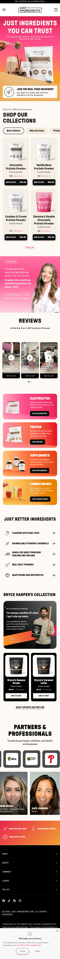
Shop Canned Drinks (40, 499)
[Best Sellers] (30, 58)
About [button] (5, 863)
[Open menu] (6, 9)
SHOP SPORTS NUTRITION (30, 707)
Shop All (30, 247)
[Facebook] (3, 900)
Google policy (36, 945)
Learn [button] (5, 881)
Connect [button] (7, 872)
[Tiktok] (9, 900)
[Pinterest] (14, 900)
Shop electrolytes (39, 413)
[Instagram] (20, 900)
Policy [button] (6, 890)
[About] (30, 284)
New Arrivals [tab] (37, 131)
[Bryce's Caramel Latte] (44, 666)
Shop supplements (39, 470)
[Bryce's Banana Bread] (16, 666)
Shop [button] (5, 854)
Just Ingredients (20, 912)
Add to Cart (16, 696)
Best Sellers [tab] (13, 131)
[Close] (57, 930)
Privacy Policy (24, 945)
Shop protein (37, 442)
